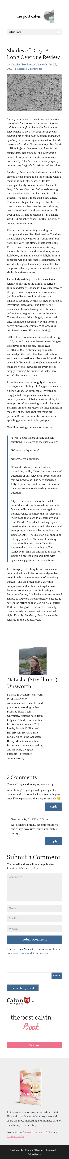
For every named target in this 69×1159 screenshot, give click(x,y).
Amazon (27, 1132)
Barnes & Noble (43, 1132)
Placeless (20, 68)
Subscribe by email (23, 988)
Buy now (34, 1045)
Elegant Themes (34, 1150)
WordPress (34, 1154)
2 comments (35, 68)
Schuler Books (15, 1136)
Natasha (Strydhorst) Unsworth (29, 64)
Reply (53, 806)
